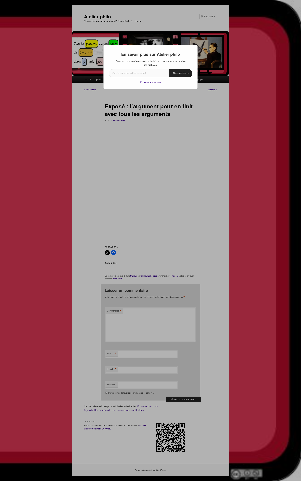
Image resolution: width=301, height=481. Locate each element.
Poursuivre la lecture (150, 82)
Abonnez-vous (180, 73)
